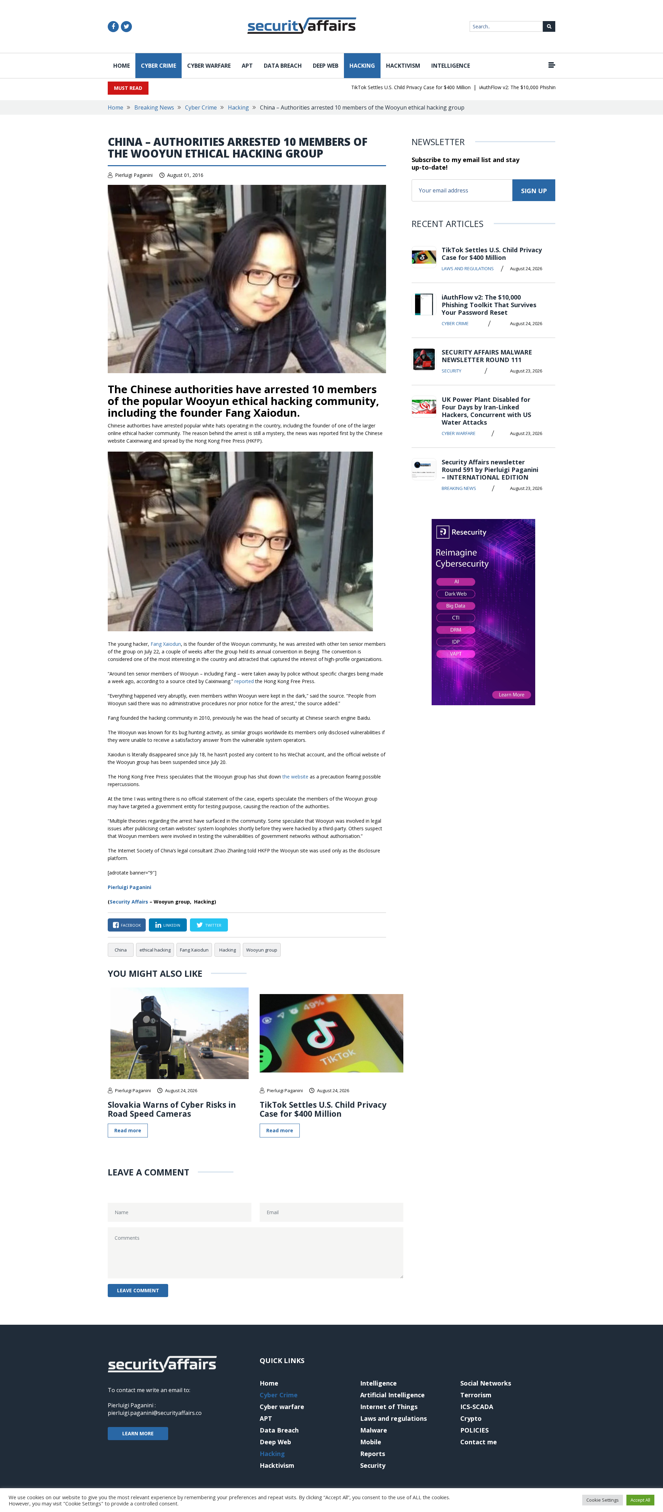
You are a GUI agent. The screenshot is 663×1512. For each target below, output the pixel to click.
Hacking (362, 65)
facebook (131, 925)
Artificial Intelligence (392, 1395)
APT (247, 65)
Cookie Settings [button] (602, 1500)
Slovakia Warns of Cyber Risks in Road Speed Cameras (172, 1109)
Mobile (370, 1442)
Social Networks (485, 1383)
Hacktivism (403, 65)
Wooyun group (261, 950)
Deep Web (325, 65)
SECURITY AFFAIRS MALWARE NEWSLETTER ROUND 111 (487, 356)
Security (451, 371)
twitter (213, 925)
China (121, 950)
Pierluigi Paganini (134, 175)
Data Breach (283, 65)
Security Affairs (129, 901)
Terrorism (475, 1395)
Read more (127, 1130)
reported (244, 681)
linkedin (171, 925)
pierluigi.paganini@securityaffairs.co (155, 1413)
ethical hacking (155, 950)
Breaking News (154, 107)
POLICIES (474, 1430)
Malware (373, 1430)
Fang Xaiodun (166, 644)
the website (295, 776)
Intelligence (450, 65)
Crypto (471, 1418)
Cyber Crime (158, 65)
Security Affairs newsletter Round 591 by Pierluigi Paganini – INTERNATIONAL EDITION (490, 469)
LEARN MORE (138, 1433)
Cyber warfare (209, 65)
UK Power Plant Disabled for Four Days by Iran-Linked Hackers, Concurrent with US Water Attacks (486, 410)
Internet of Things (388, 1406)
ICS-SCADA (476, 1406)
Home (121, 65)
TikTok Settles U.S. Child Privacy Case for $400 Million (387, 87)
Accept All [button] (640, 1500)
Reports (372, 1453)
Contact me (478, 1442)
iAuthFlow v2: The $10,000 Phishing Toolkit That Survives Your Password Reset (543, 87)
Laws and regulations (468, 268)
